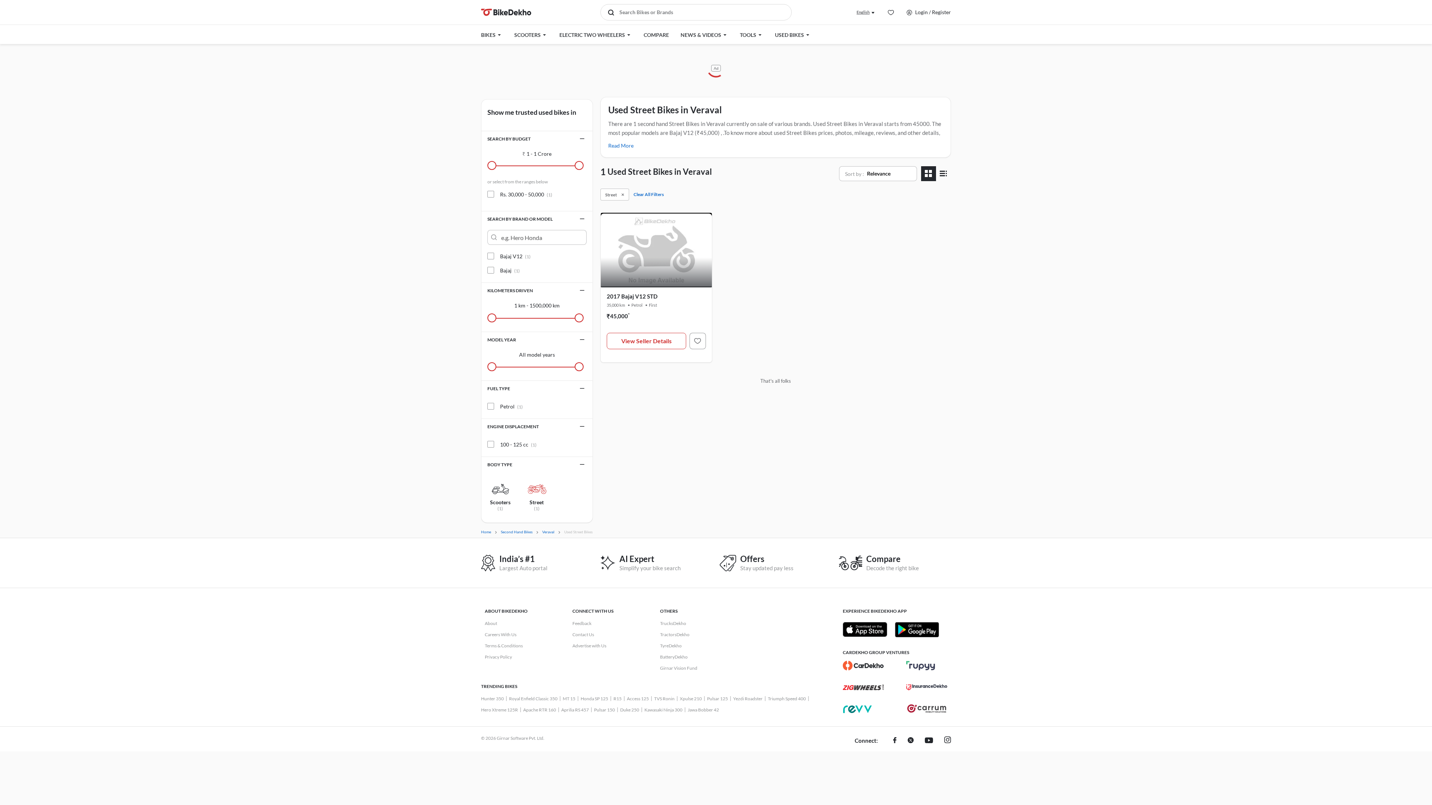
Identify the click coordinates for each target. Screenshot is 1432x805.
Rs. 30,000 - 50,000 (526, 194)
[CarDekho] (863, 665)
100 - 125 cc (518, 444)
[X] (911, 741)
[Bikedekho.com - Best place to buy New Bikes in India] (506, 12)
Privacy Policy (498, 657)
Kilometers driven (510, 290)
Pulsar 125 (717, 698)
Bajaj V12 (515, 256)
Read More (621, 145)
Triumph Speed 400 (787, 698)
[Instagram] (947, 741)
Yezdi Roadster (748, 698)
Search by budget (509, 139)
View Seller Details (646, 340)
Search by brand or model (520, 219)
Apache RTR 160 (539, 710)
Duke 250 (629, 710)
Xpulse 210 (691, 698)
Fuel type (498, 388)
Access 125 (638, 698)
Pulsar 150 (604, 710)
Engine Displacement (513, 426)
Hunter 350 (492, 698)
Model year (501, 339)
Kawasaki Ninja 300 (663, 710)
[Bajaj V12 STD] (698, 341)
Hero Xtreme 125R (499, 710)
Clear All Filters (649, 194)
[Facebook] (894, 741)
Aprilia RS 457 (575, 710)
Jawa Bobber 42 (703, 710)
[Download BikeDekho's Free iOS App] (865, 629)
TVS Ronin (664, 698)
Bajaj (510, 270)
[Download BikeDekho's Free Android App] (917, 629)
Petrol (511, 406)
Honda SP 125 (594, 698)
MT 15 (569, 698)
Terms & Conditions (504, 645)
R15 (617, 698)
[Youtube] (929, 741)
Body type (499, 464)
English (863, 12)
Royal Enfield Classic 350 (533, 698)
